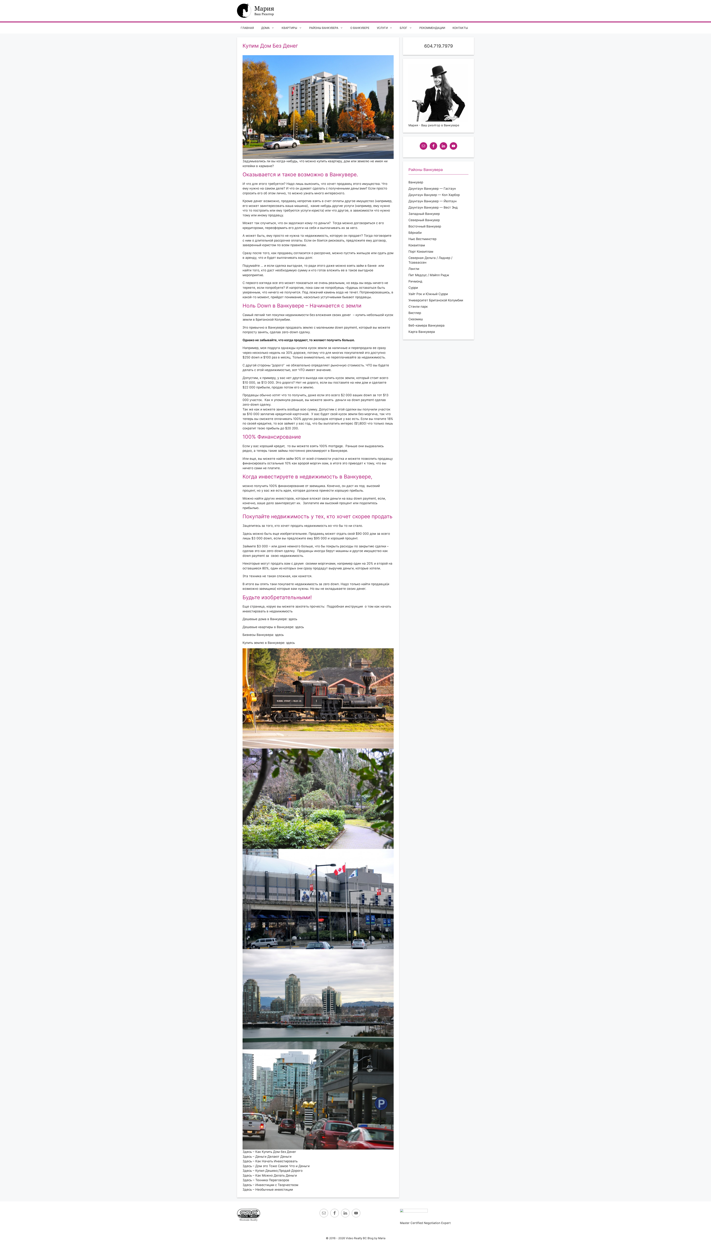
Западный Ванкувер (424, 214)
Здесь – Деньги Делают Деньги (267, 1156)
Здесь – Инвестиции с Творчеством (270, 1185)
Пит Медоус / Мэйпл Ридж (428, 275)
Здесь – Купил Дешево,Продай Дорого (273, 1171)
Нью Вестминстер (422, 239)
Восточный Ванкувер (424, 226)
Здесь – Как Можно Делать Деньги (270, 1175)
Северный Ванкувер (424, 220)
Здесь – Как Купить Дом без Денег (269, 1152)
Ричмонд (415, 281)
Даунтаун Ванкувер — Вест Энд (433, 207)
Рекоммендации (432, 28)
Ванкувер (415, 182)
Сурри (413, 288)
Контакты (460, 28)
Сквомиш (415, 319)
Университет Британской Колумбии (435, 300)
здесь (292, 619)
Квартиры (289, 28)
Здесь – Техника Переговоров (266, 1180)
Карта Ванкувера (421, 332)
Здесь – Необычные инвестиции (268, 1189)
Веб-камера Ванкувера (426, 325)
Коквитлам (416, 245)
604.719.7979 (438, 46)
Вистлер (414, 313)
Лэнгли (413, 269)
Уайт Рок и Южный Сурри (428, 294)
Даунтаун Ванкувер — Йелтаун (432, 201)
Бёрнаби (415, 233)
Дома (265, 28)
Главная (247, 28)
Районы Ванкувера (323, 28)
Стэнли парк (418, 306)
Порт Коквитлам (420, 251)
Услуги (382, 28)
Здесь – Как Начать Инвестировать (270, 1161)
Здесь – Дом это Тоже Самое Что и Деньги (276, 1166)
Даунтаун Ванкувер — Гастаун (432, 188)
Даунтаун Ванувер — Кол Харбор (434, 195)
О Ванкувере (359, 28)
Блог (403, 28)
